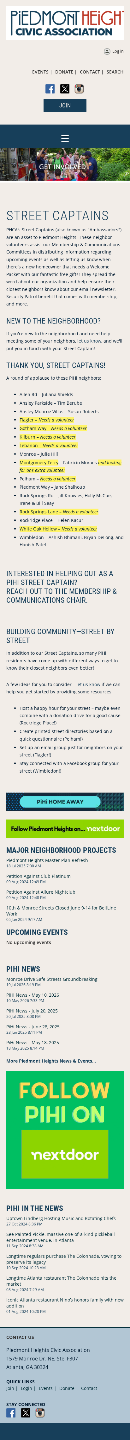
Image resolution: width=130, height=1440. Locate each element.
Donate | (68, 1388)
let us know (89, 341)
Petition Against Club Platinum (38, 876)
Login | (28, 1388)
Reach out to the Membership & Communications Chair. (61, 596)
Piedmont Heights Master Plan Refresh (47, 860)
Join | (12, 1388)
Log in (118, 51)
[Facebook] (50, 89)
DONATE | (66, 72)
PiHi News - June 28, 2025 (33, 1027)
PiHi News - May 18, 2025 (32, 1042)
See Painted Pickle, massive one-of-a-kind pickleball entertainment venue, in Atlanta (60, 1237)
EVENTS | (42, 72)
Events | (47, 1388)
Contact (89, 1388)
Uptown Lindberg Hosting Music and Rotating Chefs (61, 1218)
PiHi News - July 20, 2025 (32, 1011)
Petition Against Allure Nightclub (40, 892)
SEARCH (115, 72)
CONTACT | (92, 72)
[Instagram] (79, 89)
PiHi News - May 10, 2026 (32, 995)
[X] (65, 89)
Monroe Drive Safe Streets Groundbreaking (52, 979)
